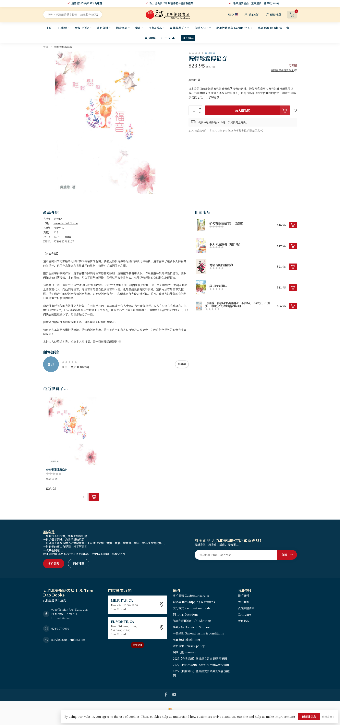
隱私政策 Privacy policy (189, 646)
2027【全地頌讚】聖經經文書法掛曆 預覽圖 (200, 658)
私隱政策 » (328, 717)
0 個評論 (210, 53)
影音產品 (121, 28)
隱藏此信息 (309, 717)
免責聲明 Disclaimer (186, 640)
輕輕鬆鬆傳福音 (63, 47)
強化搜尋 (188, 38)
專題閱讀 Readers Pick (273, 28)
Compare (244, 614)
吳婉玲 (58, 219)
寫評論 (182, 364)
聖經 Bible (82, 28)
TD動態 (62, 28)
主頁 (49, 28)
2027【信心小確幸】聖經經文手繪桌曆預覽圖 (201, 665)
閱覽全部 (137, 644)
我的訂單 (243, 602)
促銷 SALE (201, 28)
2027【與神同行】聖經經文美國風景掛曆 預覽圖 (201, 673)
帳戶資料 (243, 595)
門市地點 (78, 563)
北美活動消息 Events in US (234, 28)
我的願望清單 (246, 608)
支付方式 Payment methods (191, 608)
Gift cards (168, 38)
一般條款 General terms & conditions (198, 633)
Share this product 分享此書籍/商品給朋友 (235, 130)
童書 (138, 28)
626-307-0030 (60, 628)
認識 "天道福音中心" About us (192, 621)
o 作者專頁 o (178, 28)
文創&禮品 (155, 28)
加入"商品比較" (197, 130)
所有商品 (243, 621)
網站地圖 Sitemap (184, 652)
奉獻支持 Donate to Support (191, 627)
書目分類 (102, 28)
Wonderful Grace (66, 223)
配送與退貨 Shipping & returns (194, 602)
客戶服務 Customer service (191, 595)
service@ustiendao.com (68, 640)
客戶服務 (150, 38)
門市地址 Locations (185, 614)
